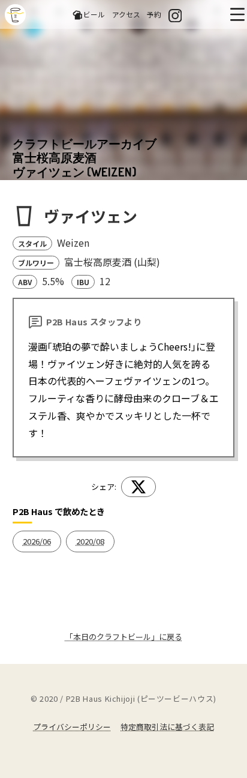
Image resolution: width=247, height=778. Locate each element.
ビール (94, 14)
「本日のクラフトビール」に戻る (123, 636)
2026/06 (37, 541)
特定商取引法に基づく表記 (167, 726)
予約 (154, 14)
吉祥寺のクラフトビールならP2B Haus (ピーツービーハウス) (15, 14)
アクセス (126, 14)
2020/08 (90, 541)
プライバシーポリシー (72, 726)
